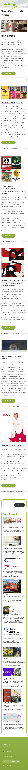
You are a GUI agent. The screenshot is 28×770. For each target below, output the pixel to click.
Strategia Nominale (19, 406)
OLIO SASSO (5, 657)
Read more (9, 532)
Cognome (17, 148)
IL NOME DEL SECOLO (7, 568)
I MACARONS (5, 524)
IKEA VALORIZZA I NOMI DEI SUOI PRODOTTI (12, 614)
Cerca (4, 502)
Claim (21, 491)
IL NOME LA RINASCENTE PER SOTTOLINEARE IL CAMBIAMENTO (13, 283)
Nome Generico (18, 241)
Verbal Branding (9, 492)
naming (25, 79)
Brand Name (10, 333)
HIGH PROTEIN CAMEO (12, 102)
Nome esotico (19, 79)
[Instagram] (7, 765)
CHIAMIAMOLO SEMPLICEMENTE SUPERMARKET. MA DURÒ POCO (13, 190)
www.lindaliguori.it (7, 742)
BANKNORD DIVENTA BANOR (11, 357)
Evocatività (3, 492)
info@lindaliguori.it (8, 751)
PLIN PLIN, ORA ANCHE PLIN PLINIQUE (11, 721)
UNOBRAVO (5, 593)
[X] (14, 765)
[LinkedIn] (4, 765)
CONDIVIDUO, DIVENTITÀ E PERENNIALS (11, 545)
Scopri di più (8, 73)
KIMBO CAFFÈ (8, 36)
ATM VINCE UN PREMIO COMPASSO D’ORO (12, 702)
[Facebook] (10, 765)
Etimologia (3, 149)
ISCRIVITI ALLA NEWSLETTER (11, 761)
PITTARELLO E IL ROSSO (12, 445)
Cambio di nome (12, 79)
